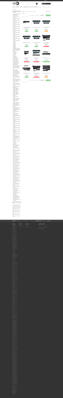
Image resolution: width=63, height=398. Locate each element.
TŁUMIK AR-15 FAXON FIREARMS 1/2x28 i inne (16, 84)
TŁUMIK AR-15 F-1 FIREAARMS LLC (16, 68)
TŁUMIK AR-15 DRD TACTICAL (16, 102)
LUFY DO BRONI (14, 53)
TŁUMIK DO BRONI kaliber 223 (26, 42)
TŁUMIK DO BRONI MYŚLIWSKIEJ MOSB (16, 211)
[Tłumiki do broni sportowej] (36, 22)
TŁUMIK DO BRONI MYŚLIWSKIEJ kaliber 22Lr (16, 37)
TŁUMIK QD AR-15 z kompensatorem (15, 143)
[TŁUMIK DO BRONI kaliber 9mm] (36, 37)
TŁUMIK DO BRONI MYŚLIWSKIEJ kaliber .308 (16, 28)
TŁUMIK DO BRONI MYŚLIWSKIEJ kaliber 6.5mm (16, 31)
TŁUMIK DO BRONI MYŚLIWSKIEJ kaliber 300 (16, 26)
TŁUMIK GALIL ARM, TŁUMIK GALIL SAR (16, 112)
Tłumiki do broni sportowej (36, 27)
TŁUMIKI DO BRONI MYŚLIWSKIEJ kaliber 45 (16, 124)
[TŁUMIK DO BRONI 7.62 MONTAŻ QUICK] (46, 37)
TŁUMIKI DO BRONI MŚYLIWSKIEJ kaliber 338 (16, 118)
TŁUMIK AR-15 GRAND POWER (16, 104)
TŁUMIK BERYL (14, 46)
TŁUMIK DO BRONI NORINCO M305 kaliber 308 (16, 186)
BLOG (29, 6)
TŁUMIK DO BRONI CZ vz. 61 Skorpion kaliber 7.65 (16, 188)
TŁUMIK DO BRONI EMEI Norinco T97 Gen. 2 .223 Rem (16, 190)
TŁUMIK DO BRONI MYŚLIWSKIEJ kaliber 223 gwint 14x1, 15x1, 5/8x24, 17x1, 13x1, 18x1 (16, 169)
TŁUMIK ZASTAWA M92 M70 (16, 113)
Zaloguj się (45, 0)
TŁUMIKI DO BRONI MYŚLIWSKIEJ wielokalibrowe (16, 120)
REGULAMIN (25, 6)
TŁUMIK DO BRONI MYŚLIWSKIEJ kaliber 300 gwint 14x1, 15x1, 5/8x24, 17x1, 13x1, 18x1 (16, 172)
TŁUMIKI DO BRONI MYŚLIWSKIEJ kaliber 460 (16, 134)
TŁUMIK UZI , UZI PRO (14, 264)
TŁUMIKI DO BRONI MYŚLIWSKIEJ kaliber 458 (16, 132)
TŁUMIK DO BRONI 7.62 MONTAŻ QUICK (46, 43)
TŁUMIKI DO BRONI (14, 226)
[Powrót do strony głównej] (13, 9)
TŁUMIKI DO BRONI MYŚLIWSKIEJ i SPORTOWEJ (16, 200)
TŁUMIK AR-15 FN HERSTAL (16, 103)
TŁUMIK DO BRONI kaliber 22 (46, 73)
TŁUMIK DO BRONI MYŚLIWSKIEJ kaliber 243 (16, 39)
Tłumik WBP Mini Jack (15, 193)
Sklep (14, 6)
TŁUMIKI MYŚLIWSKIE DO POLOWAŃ (15, 16)
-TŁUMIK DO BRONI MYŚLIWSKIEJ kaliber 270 (16, 41)
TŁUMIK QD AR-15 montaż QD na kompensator (16, 141)
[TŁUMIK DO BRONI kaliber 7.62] (46, 22)
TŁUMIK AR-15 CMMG (15, 91)
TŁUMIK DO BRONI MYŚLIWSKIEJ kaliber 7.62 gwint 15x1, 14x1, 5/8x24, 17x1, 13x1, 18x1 (16, 157)
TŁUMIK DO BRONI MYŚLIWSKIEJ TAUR (16, 214)
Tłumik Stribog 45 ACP (15, 195)
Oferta (21, 6)
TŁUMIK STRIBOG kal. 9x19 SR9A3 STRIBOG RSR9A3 (16, 110)
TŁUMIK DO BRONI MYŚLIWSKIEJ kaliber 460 (16, 126)
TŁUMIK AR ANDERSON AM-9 (16, 108)
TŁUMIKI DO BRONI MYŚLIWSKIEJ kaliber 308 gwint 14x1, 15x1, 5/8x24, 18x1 (16, 151)
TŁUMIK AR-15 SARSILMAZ (15, 92)
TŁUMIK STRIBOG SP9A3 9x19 (16, 196)
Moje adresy (26, 226)
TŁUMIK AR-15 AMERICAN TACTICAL (15, 81)
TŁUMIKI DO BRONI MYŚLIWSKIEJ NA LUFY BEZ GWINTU (16, 137)
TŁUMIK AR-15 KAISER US (15, 88)
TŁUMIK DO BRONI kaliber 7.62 (46, 27)
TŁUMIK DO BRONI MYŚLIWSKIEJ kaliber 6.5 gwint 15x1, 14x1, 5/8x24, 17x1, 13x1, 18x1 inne (16, 163)
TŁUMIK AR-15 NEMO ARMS (16, 99)
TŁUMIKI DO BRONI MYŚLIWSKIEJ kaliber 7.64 (16, 116)
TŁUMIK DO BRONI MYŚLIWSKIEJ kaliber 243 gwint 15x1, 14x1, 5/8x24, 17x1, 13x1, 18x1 (16, 160)
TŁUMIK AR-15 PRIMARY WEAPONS (15, 97)
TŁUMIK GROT (14, 47)
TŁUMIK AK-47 (14, 44)
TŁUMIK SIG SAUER (15, 58)
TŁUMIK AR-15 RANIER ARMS (16, 89)
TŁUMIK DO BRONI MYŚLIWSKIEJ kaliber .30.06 (16, 18)
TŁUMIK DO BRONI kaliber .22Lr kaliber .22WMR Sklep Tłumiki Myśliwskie (16, 184)
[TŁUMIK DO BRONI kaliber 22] (46, 68)
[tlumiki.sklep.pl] (18, 3)
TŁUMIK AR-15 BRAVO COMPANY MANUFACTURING (16, 86)
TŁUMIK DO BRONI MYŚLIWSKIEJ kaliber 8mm (16, 20)
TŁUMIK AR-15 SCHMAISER (16, 93)
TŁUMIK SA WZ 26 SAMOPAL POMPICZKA (16, 51)
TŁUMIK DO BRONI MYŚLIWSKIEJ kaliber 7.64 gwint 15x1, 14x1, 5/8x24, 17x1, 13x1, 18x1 (16, 166)
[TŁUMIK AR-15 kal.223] (46, 53)
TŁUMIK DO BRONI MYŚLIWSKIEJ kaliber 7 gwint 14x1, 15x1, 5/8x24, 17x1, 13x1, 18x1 (16, 175)
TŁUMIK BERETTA (15, 56)
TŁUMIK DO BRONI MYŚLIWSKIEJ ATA (17, 210)
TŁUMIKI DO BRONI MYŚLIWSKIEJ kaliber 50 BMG (16, 130)
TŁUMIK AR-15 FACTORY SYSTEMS (15, 101)
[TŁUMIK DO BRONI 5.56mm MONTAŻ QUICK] (36, 68)
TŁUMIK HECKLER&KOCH (15, 57)
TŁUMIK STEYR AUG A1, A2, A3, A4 (16, 107)
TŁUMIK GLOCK (14, 54)
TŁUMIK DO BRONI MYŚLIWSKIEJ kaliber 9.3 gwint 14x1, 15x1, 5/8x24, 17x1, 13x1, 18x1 (16, 181)
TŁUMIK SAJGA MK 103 (15, 114)
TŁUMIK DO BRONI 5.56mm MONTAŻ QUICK (36, 73)
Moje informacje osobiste (28, 227)
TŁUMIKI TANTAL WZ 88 (14, 269)
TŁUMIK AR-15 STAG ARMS (15, 275)
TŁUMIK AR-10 (14, 43)
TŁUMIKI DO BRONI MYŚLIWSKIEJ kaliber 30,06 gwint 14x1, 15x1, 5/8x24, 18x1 (16, 154)
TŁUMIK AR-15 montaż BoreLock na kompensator (16, 139)
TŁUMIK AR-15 (14, 42)
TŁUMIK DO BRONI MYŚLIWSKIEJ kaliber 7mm (16, 24)
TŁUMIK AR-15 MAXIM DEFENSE (16, 98)
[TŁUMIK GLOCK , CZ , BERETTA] (26, 53)
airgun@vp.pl (42, 228)
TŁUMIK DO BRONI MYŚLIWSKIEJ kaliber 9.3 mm (16, 22)
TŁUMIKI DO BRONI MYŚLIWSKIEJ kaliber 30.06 (26, 27)
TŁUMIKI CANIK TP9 (15, 52)
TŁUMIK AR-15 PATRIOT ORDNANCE (15, 95)
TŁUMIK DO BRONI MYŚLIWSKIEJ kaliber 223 (16, 35)
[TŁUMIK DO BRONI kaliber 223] (26, 37)
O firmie (17, 6)
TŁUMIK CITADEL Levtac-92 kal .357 (16, 192)
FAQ (32, 6)
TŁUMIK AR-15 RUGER (14, 274)
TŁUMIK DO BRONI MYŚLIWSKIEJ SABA (16, 209)
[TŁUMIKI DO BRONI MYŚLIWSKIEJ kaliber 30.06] (26, 22)
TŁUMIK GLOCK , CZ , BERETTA (26, 58)
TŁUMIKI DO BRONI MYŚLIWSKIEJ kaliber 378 (16, 122)
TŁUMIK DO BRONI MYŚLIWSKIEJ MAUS (16, 216)
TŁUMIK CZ (14, 55)
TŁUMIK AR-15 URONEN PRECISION (15, 106)
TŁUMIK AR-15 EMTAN (15, 90)
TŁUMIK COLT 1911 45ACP (15, 268)
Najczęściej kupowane (21, 226)
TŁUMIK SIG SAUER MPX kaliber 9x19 (16, 148)
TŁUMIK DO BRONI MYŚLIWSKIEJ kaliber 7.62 (16, 33)
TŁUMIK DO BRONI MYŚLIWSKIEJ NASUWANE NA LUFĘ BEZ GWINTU (16, 49)
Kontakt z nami (48, 0)
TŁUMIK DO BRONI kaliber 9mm (36, 43)
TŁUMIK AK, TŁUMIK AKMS (16, 59)
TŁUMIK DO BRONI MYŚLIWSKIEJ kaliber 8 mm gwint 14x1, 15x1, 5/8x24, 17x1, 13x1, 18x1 (16, 178)
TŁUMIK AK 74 (14, 45)
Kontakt (35, 6)
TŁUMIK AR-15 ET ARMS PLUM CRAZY (16, 77)
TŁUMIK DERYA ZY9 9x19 (14, 346)
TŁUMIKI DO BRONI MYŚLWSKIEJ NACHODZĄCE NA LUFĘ (16, 198)
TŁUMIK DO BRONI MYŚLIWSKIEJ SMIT (16, 213)
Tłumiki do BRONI (15, 194)
